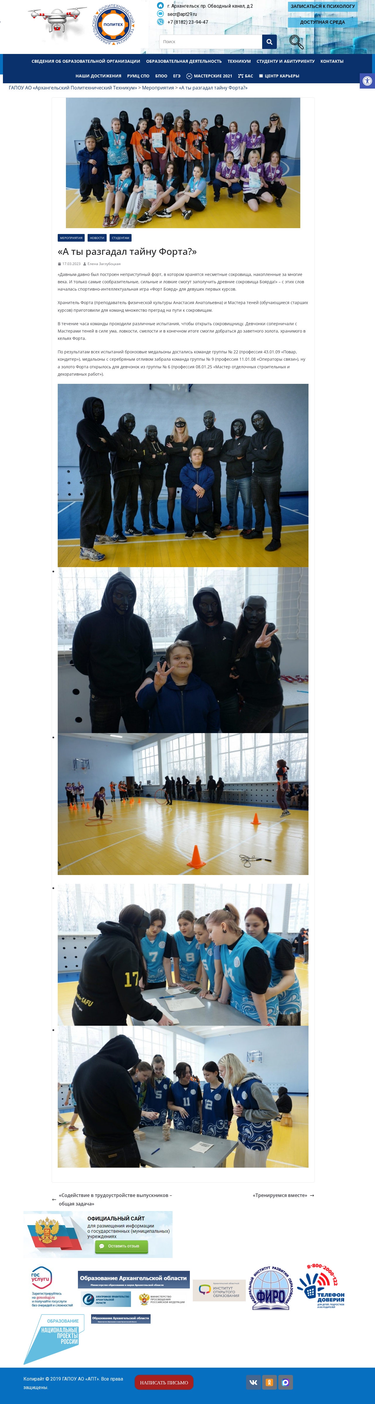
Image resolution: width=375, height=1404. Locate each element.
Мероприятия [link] (71, 238)
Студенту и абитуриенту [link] (286, 61)
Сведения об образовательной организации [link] (86, 61)
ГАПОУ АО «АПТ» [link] (80, 1379)
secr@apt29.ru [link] (180, 14)
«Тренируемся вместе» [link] (280, 1195)
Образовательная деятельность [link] (184, 61)
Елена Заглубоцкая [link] (104, 263)
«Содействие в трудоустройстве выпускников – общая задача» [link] (115, 1199)
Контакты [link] (332, 61)
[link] (367, 81)
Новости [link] (97, 238)
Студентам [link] (120, 238)
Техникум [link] (239, 61)
